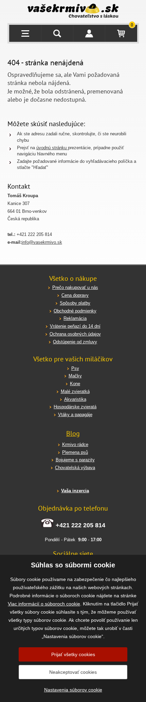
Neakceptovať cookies (73, 672)
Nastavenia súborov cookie (73, 689)
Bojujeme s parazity (75, 459)
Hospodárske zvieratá (75, 406)
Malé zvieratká (75, 391)
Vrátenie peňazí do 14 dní (75, 326)
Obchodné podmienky (75, 310)
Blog (73, 433)
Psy (75, 368)
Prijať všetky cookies (73, 654)
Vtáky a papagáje (75, 414)
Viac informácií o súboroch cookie (44, 603)
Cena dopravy (75, 295)
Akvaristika (75, 399)
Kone (75, 383)
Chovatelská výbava (75, 467)
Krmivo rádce (75, 444)
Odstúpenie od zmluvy (75, 341)
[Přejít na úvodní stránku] (73, 11)
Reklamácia (75, 318)
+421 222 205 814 (80, 525)
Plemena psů (75, 452)
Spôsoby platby (75, 303)
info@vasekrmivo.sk (42, 242)
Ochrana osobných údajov (75, 334)
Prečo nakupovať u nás (75, 287)
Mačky (75, 375)
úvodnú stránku (52, 147)
